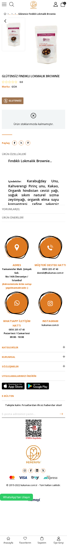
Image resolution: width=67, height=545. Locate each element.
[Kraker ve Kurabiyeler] (15, 14)
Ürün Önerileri (12, 217)
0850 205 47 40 (50, 269)
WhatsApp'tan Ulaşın (16, 497)
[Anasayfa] (8, 14)
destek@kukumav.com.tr (50, 272)
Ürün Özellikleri (14, 154)
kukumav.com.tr (50, 325)
